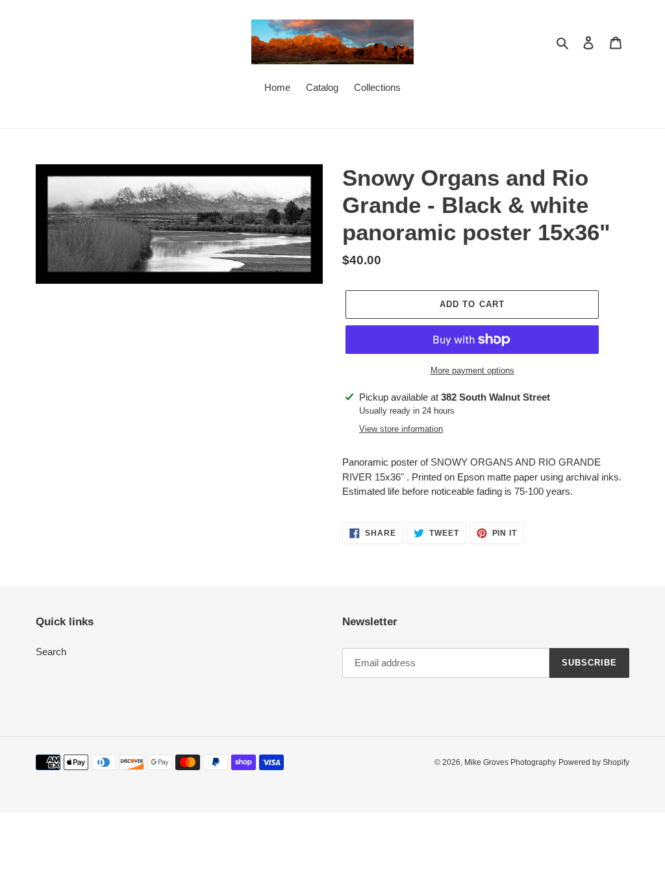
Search (51, 651)
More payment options (472, 370)
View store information (401, 429)
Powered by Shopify (593, 762)
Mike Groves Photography (510, 762)
